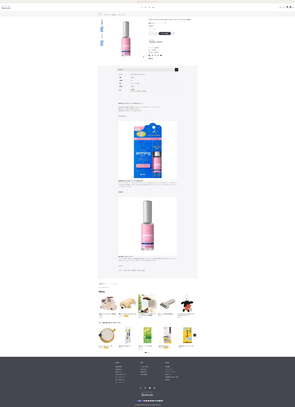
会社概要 (167, 366)
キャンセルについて (120, 377)
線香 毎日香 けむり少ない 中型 (186, 346)
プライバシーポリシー (170, 372)
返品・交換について (120, 379)
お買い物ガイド (119, 369)
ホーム (100, 13)
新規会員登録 (118, 366)
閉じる (1, 1)
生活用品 (114, 15)
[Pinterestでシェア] (158, 55)
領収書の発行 (143, 372)
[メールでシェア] (161, 55)
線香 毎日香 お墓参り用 (124, 346)
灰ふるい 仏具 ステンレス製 (105, 346)
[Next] (194, 335)
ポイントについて (119, 382)
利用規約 (167, 379)
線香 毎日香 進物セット (164, 346)
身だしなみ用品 (141, 270)
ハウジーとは (168, 369)
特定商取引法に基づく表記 (171, 377)
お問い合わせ (143, 369)
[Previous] (100, 335)
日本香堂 (156, 48)
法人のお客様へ (144, 374)
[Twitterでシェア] (155, 55)
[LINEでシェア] (149, 55)
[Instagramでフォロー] (145, 387)
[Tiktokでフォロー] (154, 387)
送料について (118, 372)
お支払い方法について (120, 374)
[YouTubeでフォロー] (149, 387)
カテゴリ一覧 (107, 15)
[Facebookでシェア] (152, 55)
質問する (151, 58)
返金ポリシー (168, 374)
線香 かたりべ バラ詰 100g (145, 346)
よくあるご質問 (144, 366)
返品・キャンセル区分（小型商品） (139, 91)
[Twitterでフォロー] (140, 387)
